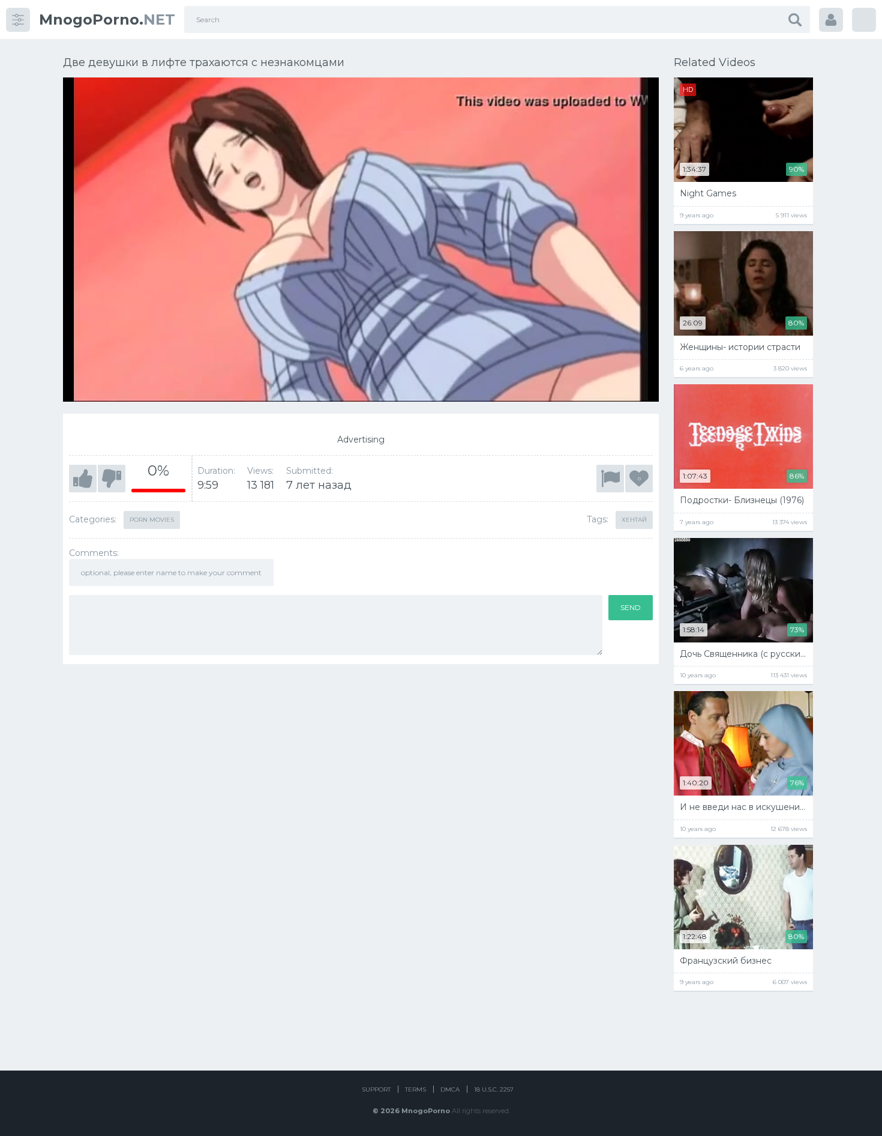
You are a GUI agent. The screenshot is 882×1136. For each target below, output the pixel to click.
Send (630, 607)
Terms (415, 1089)
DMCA (450, 1089)
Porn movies (152, 520)
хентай (634, 520)
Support (376, 1089)
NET (107, 19)
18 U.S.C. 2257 (494, 1089)
